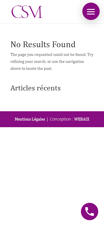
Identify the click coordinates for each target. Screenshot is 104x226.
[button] (91, 11)
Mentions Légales (30, 119)
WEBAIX (81, 119)
